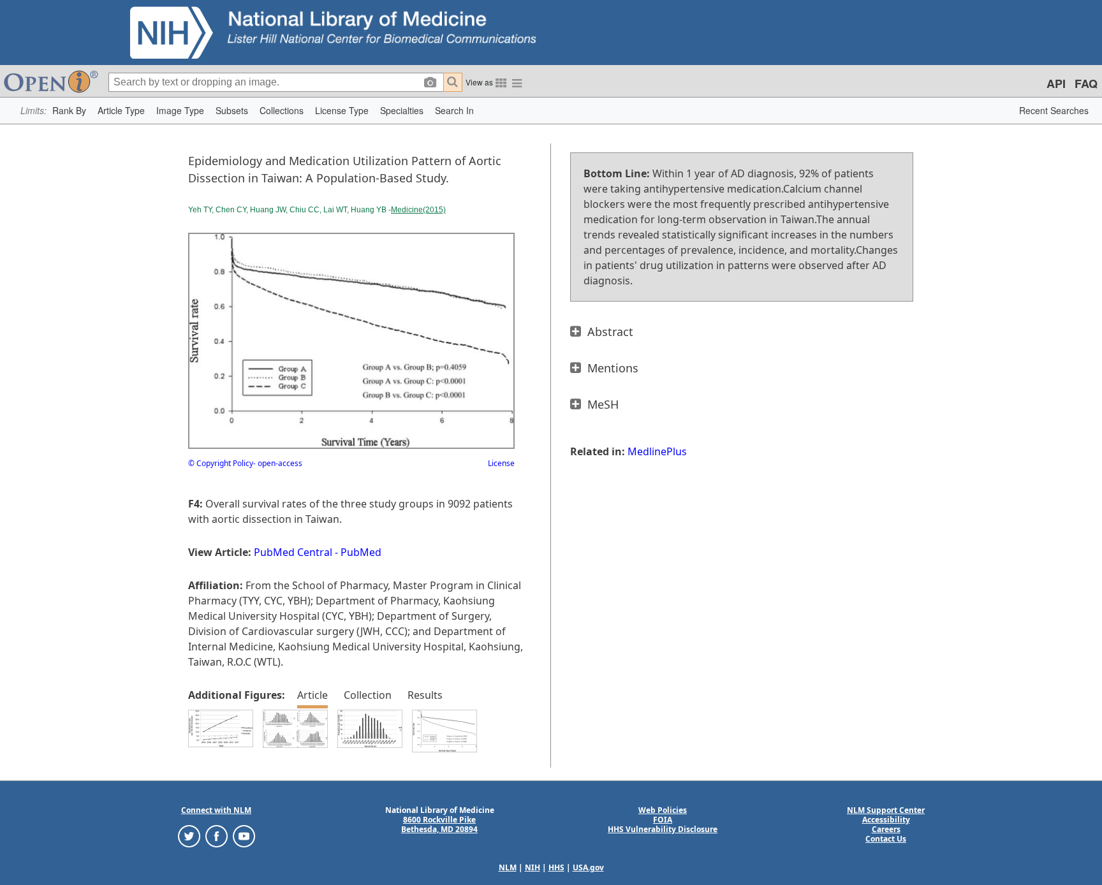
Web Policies (662, 810)
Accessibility (886, 819)
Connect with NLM (216, 810)
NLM (508, 867)
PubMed (361, 552)
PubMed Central (293, 552)
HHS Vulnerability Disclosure (662, 829)
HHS (556, 867)
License (501, 463)
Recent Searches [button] (1054, 110)
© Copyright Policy (220, 463)
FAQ (1086, 83)
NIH (532, 867)
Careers (886, 829)
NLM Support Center (886, 810)
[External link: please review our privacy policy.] (189, 835)
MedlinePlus (657, 451)
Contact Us (885, 838)
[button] (69, 111)
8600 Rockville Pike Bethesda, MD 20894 (439, 824)
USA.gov (588, 867)
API (1056, 83)
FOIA (662, 819)
